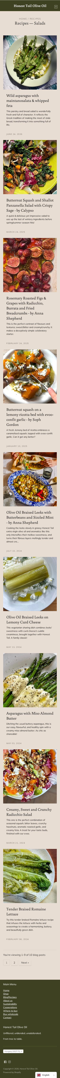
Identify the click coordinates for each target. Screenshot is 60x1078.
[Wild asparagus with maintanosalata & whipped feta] (30, 62)
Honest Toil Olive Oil (28, 1068)
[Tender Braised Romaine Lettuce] (30, 876)
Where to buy (10, 1010)
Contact (7, 1017)
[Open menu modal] (5, 5)
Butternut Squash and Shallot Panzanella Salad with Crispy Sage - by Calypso (30, 204)
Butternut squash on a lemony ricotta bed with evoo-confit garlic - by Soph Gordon (29, 417)
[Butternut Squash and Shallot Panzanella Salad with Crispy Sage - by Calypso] (30, 167)
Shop (5, 993)
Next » (25, 962)
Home (23, 18)
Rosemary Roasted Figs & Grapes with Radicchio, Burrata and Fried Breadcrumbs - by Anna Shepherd (26, 308)
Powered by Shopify (12, 1072)
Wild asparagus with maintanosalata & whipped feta (27, 100)
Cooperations (10, 1007)
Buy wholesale (10, 1014)
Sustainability (10, 1004)
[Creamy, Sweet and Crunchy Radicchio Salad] (30, 776)
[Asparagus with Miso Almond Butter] (30, 680)
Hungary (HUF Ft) (12, 1051)
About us (7, 1000)
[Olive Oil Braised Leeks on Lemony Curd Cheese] (30, 584)
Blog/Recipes (10, 997)
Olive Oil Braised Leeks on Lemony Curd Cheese (27, 619)
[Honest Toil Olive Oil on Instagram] (9, 1061)
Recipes (21, 23)
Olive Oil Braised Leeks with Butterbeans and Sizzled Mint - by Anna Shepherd (30, 517)
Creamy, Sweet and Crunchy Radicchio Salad (29, 812)
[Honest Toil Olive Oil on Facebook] (5, 1061)
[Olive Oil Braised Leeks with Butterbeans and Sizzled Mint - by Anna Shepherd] (30, 479)
